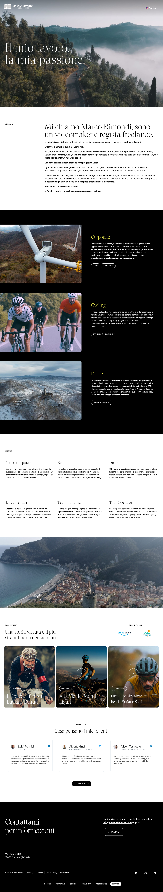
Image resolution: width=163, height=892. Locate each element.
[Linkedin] (155, 873)
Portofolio (60, 884)
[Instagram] (145, 873)
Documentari (86, 884)
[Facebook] (136, 873)
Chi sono (47, 884)
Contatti (115, 884)
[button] (95, 265)
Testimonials (101, 884)
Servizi (73, 884)
